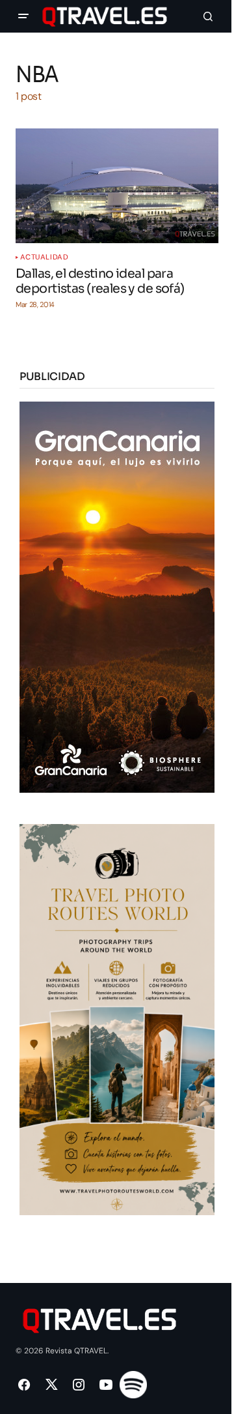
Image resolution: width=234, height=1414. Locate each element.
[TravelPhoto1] (117, 1018)
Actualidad (44, 257)
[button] (23, 16)
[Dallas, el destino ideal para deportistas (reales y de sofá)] (117, 185)
